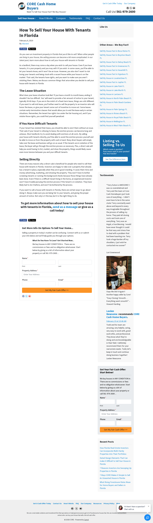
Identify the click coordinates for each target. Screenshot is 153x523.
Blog (118, 503)
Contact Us (99, 18)
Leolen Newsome (111, 312)
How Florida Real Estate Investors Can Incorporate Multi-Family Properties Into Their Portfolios (114, 451)
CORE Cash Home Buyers (122, 315)
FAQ (88, 18)
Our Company (129, 3)
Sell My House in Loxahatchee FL (113, 78)
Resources (97, 503)
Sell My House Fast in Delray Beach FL (115, 62)
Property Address (30, 270)
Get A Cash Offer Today (112, 3)
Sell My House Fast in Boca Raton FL (115, 51)
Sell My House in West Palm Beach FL (115, 125)
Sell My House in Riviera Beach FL (114, 113)
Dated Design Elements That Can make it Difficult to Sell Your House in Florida (115, 461)
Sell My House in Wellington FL (112, 121)
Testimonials (75, 18)
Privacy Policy (109, 503)
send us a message (65, 207)
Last (59, 266)
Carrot (86, 520)
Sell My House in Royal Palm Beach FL (115, 117)
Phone (24, 280)
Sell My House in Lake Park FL (112, 86)
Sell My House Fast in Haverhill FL (114, 70)
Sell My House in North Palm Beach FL (115, 98)
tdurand (25, 43)
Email (61, 280)
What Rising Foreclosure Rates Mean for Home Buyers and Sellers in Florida (115, 485)
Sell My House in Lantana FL (111, 94)
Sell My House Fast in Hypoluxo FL (114, 74)
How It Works (46, 18)
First (23, 266)
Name (25, 258)
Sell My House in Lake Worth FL (113, 90)
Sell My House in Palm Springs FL (113, 109)
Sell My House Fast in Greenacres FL (115, 66)
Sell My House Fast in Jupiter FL (113, 82)
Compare (61, 18)
